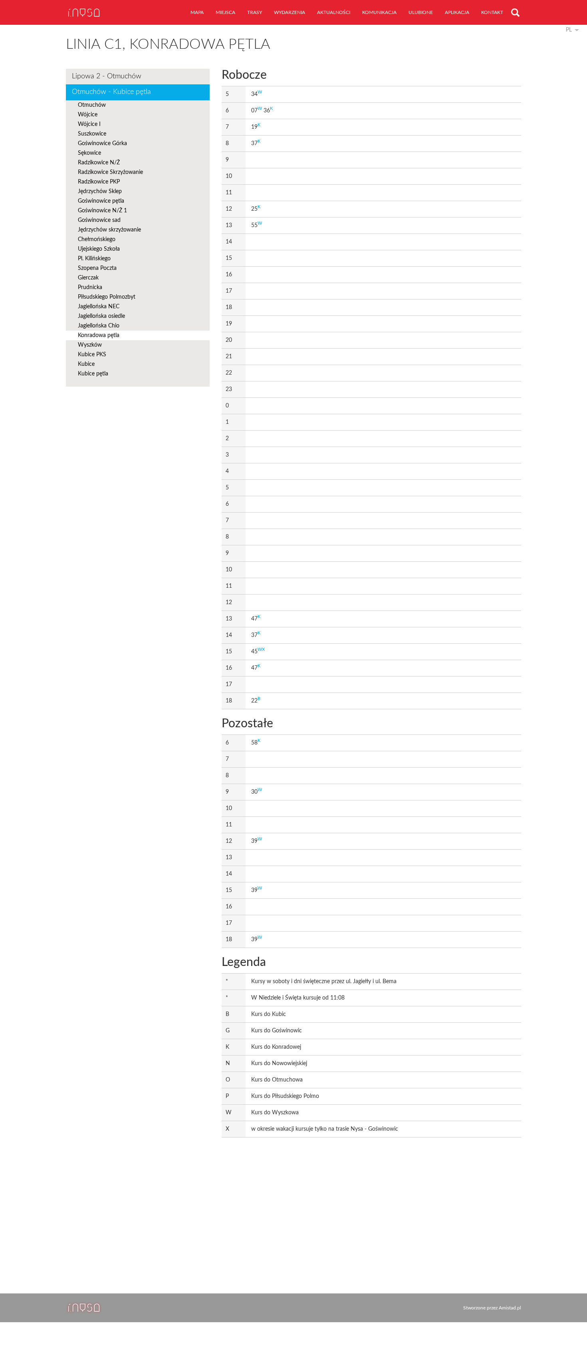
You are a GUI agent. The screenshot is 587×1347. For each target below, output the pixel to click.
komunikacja (379, 12)
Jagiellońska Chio (98, 326)
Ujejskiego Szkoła (99, 249)
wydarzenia (289, 12)
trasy (254, 12)
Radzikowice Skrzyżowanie (110, 172)
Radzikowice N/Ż (99, 163)
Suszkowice (92, 134)
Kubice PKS (92, 354)
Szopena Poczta (97, 268)
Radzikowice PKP (99, 182)
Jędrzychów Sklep (100, 191)
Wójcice (87, 115)
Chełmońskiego (96, 239)
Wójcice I (89, 124)
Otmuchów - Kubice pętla (111, 92)
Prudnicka (90, 287)
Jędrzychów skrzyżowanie (109, 230)
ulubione (421, 12)
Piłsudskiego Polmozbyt (106, 297)
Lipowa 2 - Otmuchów (106, 76)
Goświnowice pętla (101, 201)
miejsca (225, 12)
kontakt (492, 12)
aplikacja (457, 12)
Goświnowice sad (99, 220)
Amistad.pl (510, 1307)
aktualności (333, 12)
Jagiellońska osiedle (101, 316)
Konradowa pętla (98, 335)
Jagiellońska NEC (98, 306)
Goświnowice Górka (102, 143)
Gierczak (88, 278)
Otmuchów (92, 105)
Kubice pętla (93, 374)
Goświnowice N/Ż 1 (102, 211)
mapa (197, 12)
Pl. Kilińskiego (94, 258)
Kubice (86, 364)
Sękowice (89, 153)
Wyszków (90, 345)
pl (569, 30)
